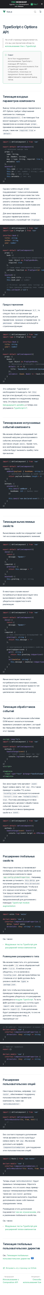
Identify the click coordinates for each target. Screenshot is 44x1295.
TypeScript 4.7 (20, 408)
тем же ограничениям (25, 1212)
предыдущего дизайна (14, 405)
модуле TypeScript (24, 999)
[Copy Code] (41, 141)
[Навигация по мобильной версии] (40, 11)
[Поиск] (35, 11)
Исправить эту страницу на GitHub (21, 1268)
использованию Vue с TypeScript (20, 46)
